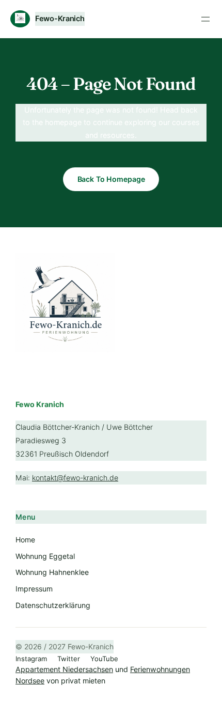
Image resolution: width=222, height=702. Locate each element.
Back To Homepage (111, 179)
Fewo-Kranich (60, 18)
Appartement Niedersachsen (64, 669)
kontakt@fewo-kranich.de (75, 477)
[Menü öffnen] (205, 19)
